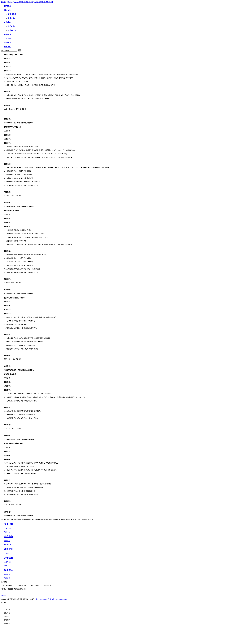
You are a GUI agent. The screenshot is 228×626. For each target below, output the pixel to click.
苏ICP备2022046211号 (43, 599)
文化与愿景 (7, 528)
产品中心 (8, 536)
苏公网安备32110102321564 (58, 599)
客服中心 (8, 570)
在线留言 (7, 574)
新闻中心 (7, 532)
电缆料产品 (7, 544)
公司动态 (7, 553)
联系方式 (7, 578)
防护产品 (7, 541)
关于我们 (8, 524)
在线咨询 (3, 2)
